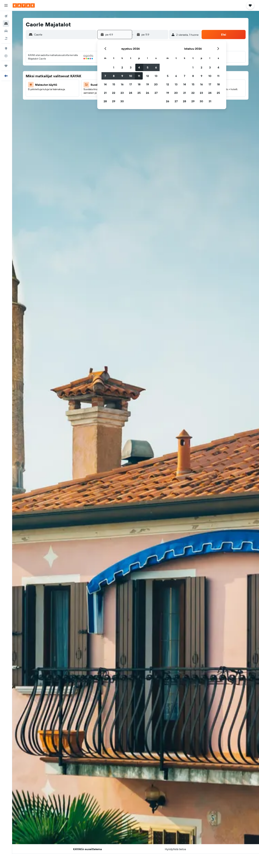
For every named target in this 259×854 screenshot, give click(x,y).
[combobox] (64, 34)
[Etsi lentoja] (6, 16)
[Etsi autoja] (6, 30)
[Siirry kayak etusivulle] (24, 5)
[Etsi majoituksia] (6, 23)
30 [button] (122, 101)
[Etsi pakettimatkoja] (6, 38)
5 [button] (147, 67)
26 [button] (147, 93)
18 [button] (139, 84)
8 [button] (114, 76)
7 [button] (105, 76)
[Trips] (6, 65)
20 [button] (156, 84)
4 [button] (139, 67)
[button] (6, 5)
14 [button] (105, 84)
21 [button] (105, 93)
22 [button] (113, 93)
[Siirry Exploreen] (6, 48)
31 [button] (210, 101)
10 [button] (130, 76)
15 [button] (113, 84)
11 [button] (139, 76)
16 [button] (122, 84)
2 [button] (122, 67)
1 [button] (113, 67)
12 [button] (147, 76)
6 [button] (156, 67)
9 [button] (122, 76)
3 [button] (130, 67)
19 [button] (147, 84)
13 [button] (156, 76)
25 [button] (139, 93)
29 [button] (113, 101)
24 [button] (130, 93)
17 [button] (130, 84)
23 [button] (122, 93)
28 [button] (105, 101)
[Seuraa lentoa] (6, 55)
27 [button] (156, 93)
